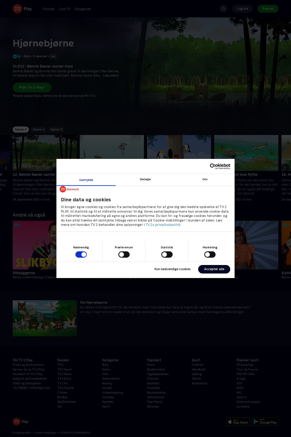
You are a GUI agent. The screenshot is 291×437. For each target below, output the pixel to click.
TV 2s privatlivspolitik (163, 225)
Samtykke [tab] (86, 179)
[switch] (124, 254)
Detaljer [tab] (145, 179)
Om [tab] (204, 179)
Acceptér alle (214, 269)
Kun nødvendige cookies (173, 269)
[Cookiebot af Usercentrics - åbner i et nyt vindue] (213, 166)
